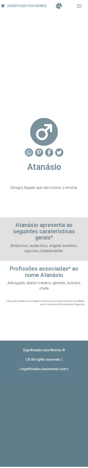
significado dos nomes (27, 6)
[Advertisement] (44, 63)
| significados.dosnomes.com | (44, 369)
